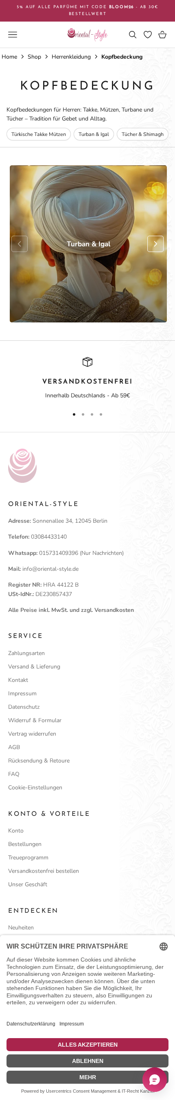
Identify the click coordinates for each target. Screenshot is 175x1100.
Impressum (22, 693)
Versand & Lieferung (34, 667)
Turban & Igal (94, 134)
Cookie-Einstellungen (35, 787)
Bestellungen (25, 844)
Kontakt (18, 680)
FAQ (14, 774)
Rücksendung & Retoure (39, 761)
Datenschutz (23, 707)
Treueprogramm (28, 857)
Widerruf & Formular (34, 720)
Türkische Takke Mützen (38, 134)
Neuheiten (21, 927)
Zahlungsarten (26, 653)
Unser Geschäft (27, 884)
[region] (87, 378)
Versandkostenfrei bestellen (43, 871)
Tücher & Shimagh (143, 134)
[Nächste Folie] (155, 244)
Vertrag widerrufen (32, 734)
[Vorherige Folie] (19, 244)
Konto (16, 831)
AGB (14, 747)
